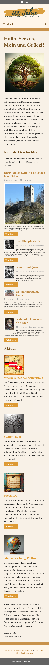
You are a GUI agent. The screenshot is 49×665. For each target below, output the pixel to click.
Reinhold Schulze (37, 271)
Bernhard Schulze (37, 245)
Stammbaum (12, 436)
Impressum (8, 650)
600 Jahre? (11, 495)
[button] (45, 24)
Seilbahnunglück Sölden (27, 293)
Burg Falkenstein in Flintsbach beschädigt (24, 174)
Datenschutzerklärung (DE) (23, 650)
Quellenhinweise (27, 653)
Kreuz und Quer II (29, 267)
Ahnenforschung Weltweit (21, 557)
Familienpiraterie (28, 241)
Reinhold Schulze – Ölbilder (29, 321)
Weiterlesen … (10, 234)
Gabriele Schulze (12, 180)
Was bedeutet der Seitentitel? (23, 377)
